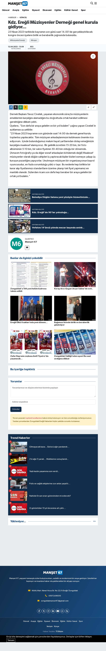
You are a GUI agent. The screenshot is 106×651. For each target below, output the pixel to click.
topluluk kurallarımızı (34, 418)
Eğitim (25, 10)
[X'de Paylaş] (15, 107)
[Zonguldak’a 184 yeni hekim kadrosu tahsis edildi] (31, 274)
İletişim (50, 626)
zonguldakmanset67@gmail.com (55, 601)
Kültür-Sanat (71, 10)
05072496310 (55, 596)
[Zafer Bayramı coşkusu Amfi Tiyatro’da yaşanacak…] (31, 342)
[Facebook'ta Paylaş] (11, 107)
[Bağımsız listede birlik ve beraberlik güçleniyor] (75, 308)
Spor (83, 10)
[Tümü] (94, 521)
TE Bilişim (59, 631)
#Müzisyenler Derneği (17, 40)
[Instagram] (48, 611)
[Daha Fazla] (25, 107)
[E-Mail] (27, 248)
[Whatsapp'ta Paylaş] (20, 107)
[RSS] (67, 611)
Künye (56, 626)
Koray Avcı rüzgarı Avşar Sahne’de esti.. (73, 289)
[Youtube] (58, 611)
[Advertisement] (53, 546)
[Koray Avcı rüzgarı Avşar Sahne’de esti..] (75, 274)
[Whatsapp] (62, 611)
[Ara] (91, 3)
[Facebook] (39, 611)
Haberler (12, 17)
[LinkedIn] (53, 611)
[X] (44, 611)
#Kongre (34, 40)
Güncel (5, 10)
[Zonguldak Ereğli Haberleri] (18, 3)
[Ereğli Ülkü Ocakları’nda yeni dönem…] (31, 308)
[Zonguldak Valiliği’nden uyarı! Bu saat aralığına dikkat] (75, 342)
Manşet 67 (31, 242)
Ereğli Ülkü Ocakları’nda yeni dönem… (29, 322)
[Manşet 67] (16, 244)
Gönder (16, 409)
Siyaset (36, 10)
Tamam (10, 640)
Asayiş (15, 10)
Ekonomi (47, 10)
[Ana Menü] (95, 3)
